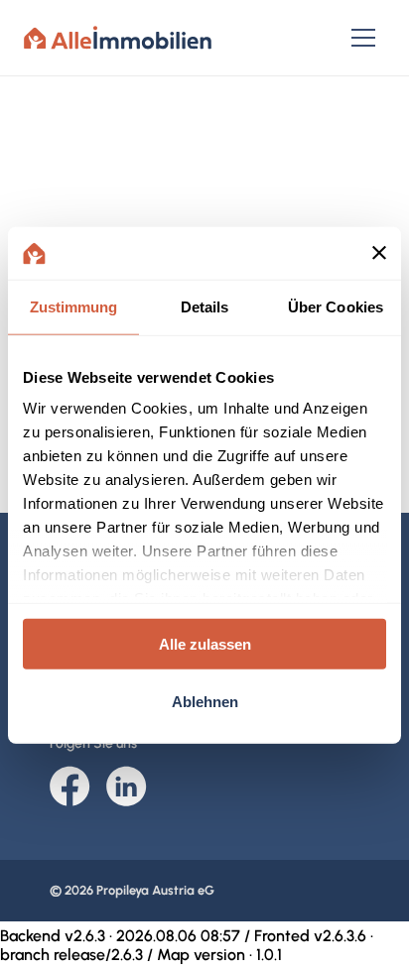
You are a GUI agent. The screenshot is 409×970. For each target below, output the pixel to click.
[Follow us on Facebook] (70, 788)
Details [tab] (205, 306)
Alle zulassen (205, 643)
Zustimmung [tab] (74, 306)
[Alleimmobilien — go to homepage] (117, 38)
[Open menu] (363, 38)
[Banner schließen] (379, 253)
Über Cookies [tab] (335, 306)
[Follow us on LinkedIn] (126, 788)
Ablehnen (205, 701)
